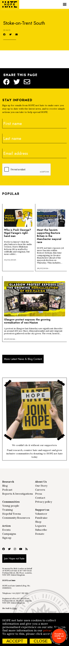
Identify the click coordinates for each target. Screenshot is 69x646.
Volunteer (41, 513)
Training (7, 509)
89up (14, 608)
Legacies (40, 525)
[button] (64, 4)
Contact (40, 497)
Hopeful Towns (11, 513)
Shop (38, 521)
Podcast (7, 489)
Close (41, 641)
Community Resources (16, 517)
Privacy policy (43, 501)
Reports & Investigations (17, 493)
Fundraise (41, 517)
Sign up (6, 537)
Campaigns (9, 533)
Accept (14, 641)
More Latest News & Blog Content (23, 359)
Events (6, 529)
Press (38, 493)
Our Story (41, 485)
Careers (40, 489)
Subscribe (41, 529)
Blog (5, 485)
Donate (39, 533)
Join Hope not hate (14, 558)
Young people (10, 505)
